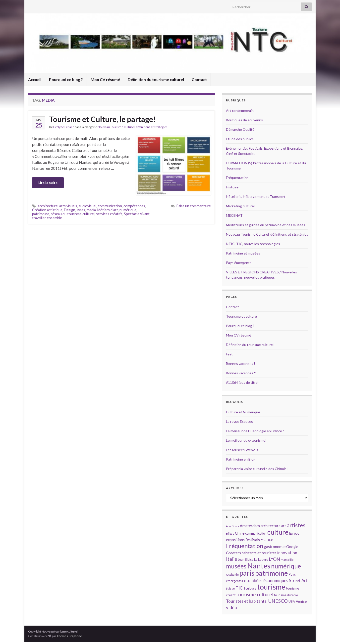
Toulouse (249, 588)
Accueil (34, 79)
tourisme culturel (254, 594)
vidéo (231, 607)
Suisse (230, 588)
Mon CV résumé (105, 79)
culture (277, 532)
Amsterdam (250, 525)
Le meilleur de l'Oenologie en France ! (255, 431)
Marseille (287, 559)
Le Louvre (261, 559)
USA (291, 601)
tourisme (271, 587)
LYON (274, 559)
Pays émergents (238, 262)
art (283, 526)
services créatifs (109, 214)
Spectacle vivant (137, 214)
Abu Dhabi (232, 526)
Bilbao (230, 533)
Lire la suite (47, 182)
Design (69, 210)
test (229, 354)
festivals (252, 539)
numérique (127, 210)
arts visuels (68, 206)
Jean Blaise (245, 559)
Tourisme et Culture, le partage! (102, 119)
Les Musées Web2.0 (242, 450)
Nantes (258, 565)
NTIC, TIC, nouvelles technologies (253, 244)
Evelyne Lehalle (63, 127)
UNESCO (278, 601)
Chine (239, 533)
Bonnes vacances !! (241, 373)
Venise (301, 601)
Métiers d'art (107, 210)
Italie (231, 559)
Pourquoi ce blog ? (66, 79)
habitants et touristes (259, 553)
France (267, 539)
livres (81, 210)
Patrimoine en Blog (240, 459)
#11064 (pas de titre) (242, 382)
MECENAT (234, 215)
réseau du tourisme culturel (73, 214)
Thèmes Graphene (69, 636)
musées (236, 566)
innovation (287, 552)
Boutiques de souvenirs (244, 120)
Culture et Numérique (243, 412)
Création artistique (47, 210)
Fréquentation (237, 177)
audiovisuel (87, 206)
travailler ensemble (47, 218)
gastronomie (274, 546)
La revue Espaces (239, 421)
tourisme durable (286, 595)
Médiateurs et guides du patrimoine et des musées (265, 225)
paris (246, 573)
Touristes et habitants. (246, 601)
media (91, 210)
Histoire (232, 187)
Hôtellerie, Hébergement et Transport (255, 196)
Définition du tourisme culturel (156, 79)
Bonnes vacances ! (240, 363)
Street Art (298, 580)
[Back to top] (329, 631)
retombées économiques (265, 580)
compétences (134, 206)
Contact (199, 79)
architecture (48, 206)
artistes (296, 525)
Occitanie (232, 574)
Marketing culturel (240, 206)
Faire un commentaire (193, 206)
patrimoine (40, 214)
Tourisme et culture (241, 316)
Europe (294, 533)
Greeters (233, 553)
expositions (235, 540)
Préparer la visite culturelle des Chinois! (257, 469)
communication (110, 206)
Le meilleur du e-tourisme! (246, 440)
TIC (239, 588)
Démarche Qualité (240, 129)
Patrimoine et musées (243, 253)
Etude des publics (240, 139)
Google (292, 547)
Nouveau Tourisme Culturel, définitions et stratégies (133, 127)
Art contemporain (240, 110)
